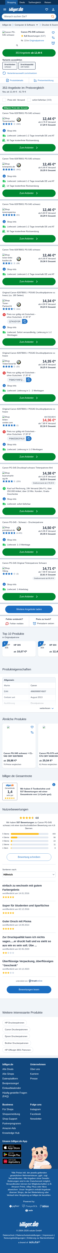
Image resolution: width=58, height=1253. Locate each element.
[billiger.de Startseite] (16, 9)
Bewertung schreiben (29, 857)
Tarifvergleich (34, 2)
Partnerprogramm (11, 1123)
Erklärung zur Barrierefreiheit (40, 1238)
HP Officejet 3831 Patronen (18, 1050)
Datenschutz (9, 1235)
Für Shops (7, 1109)
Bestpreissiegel (10, 1083)
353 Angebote (29, 53)
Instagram (35, 1109)
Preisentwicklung (46, 80)
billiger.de (6, 25)
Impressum (48, 1235)
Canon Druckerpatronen (16, 1029)
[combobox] (29, 16)
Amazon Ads (9, 1128)
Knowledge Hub (10, 1133)
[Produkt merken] (53, 33)
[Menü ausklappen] (37, 24)
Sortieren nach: (9, 869)
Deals (22, 2)
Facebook (35, 1114)
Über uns (35, 1069)
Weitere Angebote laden (29, 609)
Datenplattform (10, 1078)
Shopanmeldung (11, 1114)
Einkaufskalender (11, 1088)
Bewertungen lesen (29, 989)
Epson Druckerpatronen (16, 1036)
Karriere (34, 1074)
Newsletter (35, 1119)
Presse (34, 1078)
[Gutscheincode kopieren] (25, 321)
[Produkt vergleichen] (53, 38)
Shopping (11, 2)
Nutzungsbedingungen (14, 1238)
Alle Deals (7, 1069)
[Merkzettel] (47, 9)
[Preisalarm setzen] (53, 43)
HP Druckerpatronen (14, 1023)
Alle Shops (8, 1074)
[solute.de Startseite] (29, 1242)
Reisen (47, 2)
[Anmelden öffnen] (53, 9)
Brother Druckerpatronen (16, 1043)
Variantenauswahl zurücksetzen (22, 73)
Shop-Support (9, 1119)
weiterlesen (45, 708)
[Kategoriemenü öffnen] (5, 9)
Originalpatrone (36, 40)
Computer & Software (25, 25)
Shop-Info (11, 131)
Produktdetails (16, 80)
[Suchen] (53, 16)
